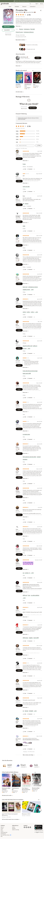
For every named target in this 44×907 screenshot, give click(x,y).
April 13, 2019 (39, 254)
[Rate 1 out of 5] (5, 33)
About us (2, 827)
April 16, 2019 (39, 526)
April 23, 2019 (39, 299)
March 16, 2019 (39, 645)
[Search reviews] (17, 145)
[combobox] (21, 4)
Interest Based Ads (4, 832)
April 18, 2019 (39, 274)
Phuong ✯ (18, 360)
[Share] (40, 10)
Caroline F (18, 700)
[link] (7, 30)
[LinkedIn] (30, 827)
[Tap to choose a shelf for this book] (13, 26)
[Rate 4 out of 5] (9, 33)
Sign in (37, 3)
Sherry (17, 627)
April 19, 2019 (39, 607)
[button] (29, 131)
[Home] (5, 3)
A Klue (17, 424)
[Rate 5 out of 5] (10, 33)
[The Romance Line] (28, 80)
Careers (2, 828)
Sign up (41, 3)
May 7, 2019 (40, 321)
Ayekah (17, 385)
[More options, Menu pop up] (34, 169)
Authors (13, 827)
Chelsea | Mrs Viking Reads (18, 649)
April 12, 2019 (39, 340)
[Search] (30, 4)
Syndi (17, 176)
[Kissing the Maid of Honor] (6, 783)
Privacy (2, 831)
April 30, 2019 (39, 421)
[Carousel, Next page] (40, 81)
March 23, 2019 (39, 235)
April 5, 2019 (40, 151)
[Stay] (37, 80)
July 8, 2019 (40, 507)
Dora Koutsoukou (18, 200)
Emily (17, 301)
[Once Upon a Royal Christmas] (26, 783)
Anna (17, 529)
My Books (17, 6)
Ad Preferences (3, 833)
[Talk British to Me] (16, 783)
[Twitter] (26, 827)
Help (1, 836)
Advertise (13, 828)
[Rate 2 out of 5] (7, 33)
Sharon (17, 510)
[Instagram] (28, 827)
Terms (2, 829)
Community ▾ (32, 6)
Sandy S (17, 610)
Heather (17, 665)
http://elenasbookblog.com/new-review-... (31, 739)
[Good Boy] (19, 80)
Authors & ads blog (15, 829)
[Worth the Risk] (36, 783)
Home (10, 6)
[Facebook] (24, 827)
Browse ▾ (24, 6)
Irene (17, 343)
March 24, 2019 (39, 213)
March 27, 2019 (39, 736)
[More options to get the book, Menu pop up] (13, 30)
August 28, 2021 (39, 173)
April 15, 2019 (39, 488)
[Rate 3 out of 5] (8, 33)
